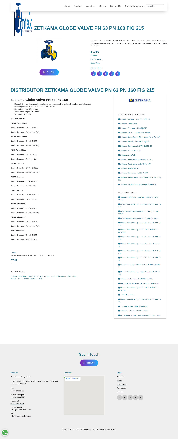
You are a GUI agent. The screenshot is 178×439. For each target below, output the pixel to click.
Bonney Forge (16, 279)
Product (77, 6)
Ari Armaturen (61, 276)
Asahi (70, 276)
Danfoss (33, 279)
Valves (119, 381)
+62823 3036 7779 (18, 397)
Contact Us (115, 6)
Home (67, 6)
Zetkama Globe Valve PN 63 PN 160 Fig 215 (28, 276)
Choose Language (134, 6)
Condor (26, 279)
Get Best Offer (49, 72)
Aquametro (50, 276)
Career (102, 6)
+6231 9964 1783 (17, 391)
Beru (75, 276)
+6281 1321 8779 (17, 403)
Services (120, 392)
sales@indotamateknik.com (21, 410)
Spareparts (121, 388)
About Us (90, 6)
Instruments (121, 384)
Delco (40, 279)
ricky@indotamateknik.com (21, 416)
